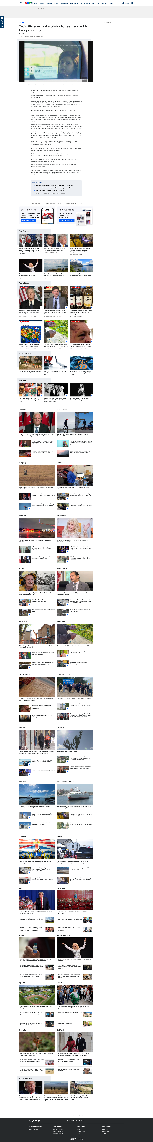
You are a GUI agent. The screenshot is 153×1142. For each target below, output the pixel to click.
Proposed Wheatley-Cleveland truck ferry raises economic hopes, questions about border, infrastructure (37, 807)
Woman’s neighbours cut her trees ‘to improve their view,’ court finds (81, 274)
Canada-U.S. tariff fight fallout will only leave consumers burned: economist (43, 504)
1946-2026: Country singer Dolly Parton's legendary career (79, 399)
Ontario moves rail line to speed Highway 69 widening (74, 699)
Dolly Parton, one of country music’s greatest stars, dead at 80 (30, 274)
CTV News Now (102, 3)
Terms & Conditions (58, 1131)
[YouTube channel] (36, 1121)
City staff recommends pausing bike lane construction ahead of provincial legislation (80, 558)
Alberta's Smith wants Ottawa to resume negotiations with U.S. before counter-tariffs (81, 548)
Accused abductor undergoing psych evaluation (51, 193)
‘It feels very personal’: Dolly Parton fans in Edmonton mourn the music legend (74, 541)
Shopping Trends (89, 3)
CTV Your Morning (76, 3)
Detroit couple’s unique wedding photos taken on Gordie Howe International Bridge (43, 814)
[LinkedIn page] (39, 1121)
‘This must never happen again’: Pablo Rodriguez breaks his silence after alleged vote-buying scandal (43, 548)
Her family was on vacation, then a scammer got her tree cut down (30, 372)
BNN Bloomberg (81, 1131)
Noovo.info (104, 1129)
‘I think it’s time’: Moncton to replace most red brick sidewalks (42, 600)
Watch (56, 3)
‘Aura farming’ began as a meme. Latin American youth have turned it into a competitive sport (73, 1007)
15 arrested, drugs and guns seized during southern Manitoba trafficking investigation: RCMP (80, 601)
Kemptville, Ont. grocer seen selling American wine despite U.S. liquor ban (81, 494)
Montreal (22, 22)
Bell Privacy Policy (58, 1129)
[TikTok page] (33, 1121)
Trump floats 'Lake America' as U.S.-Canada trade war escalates (30, 345)
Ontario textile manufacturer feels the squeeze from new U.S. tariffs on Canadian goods (81, 662)
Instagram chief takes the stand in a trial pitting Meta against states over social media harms (73, 1054)
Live (111, 3)
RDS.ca (104, 1133)
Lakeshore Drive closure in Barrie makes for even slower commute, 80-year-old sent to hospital (80, 758)
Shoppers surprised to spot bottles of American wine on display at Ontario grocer (81, 312)
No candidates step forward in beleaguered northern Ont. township (80, 704)
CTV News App (65, 1115)
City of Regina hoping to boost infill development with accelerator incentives (36, 646)
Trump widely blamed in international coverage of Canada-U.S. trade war (73, 435)
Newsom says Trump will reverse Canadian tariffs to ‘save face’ (54, 249)
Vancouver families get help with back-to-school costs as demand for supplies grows (81, 442)
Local (42, 3)
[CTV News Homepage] (31, 3)
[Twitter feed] (30, 1121)
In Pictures (64, 3)
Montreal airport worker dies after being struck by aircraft (35, 541)
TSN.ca (79, 1133)
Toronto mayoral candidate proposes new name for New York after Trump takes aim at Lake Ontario (42, 442)
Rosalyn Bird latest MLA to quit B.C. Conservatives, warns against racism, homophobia (35, 862)
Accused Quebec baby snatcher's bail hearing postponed (54, 185)
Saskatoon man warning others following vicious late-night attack (80, 345)
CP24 (78, 1129)
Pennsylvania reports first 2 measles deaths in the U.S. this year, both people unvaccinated (36, 959)
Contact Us (73, 1115)
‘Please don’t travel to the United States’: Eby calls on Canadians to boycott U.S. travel (55, 312)
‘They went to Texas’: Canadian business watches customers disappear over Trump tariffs (80, 250)
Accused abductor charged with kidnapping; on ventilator (54, 188)
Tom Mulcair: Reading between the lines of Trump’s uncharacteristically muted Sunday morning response (30, 1097)
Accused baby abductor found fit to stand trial (50, 190)
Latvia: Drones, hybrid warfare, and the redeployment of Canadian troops (81, 1097)
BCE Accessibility (33, 1129)
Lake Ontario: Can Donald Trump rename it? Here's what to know (54, 274)
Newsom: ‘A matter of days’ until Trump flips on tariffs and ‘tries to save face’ (29, 312)
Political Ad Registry (58, 1133)
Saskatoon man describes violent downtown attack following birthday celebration (42, 707)
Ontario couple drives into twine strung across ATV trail (74, 646)
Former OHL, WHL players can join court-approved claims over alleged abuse (55, 372)
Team (90, 1115)
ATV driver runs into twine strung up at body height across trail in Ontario (56, 345)
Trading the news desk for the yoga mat (43, 770)
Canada (49, 3)
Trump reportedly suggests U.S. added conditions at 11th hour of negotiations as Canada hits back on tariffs (30, 251)
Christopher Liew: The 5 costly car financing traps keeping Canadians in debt (81, 372)
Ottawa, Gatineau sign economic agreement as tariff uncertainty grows (81, 504)
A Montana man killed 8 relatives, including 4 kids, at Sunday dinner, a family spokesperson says (73, 862)
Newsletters (84, 1115)
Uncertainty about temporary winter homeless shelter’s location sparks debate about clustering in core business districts (36, 753)
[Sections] (20, 3)
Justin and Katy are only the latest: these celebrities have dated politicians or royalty (55, 399)
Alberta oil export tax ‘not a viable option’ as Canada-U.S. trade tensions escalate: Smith (36, 488)
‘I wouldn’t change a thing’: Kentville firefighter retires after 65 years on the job (36, 593)
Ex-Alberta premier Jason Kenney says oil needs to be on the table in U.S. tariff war (43, 495)
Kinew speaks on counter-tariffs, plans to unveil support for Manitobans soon (74, 593)
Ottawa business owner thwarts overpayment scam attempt (73, 488)
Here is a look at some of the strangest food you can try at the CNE (29, 399)
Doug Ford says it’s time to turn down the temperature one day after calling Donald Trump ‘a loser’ (36, 435)
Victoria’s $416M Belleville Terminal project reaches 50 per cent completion (74, 807)
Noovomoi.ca (105, 1131)
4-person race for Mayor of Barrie (67, 751)
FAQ (79, 1115)
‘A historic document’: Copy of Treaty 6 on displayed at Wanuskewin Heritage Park (36, 699)
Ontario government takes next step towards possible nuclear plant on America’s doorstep (42, 761)
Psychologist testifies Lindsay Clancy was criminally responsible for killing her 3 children (81, 879)
